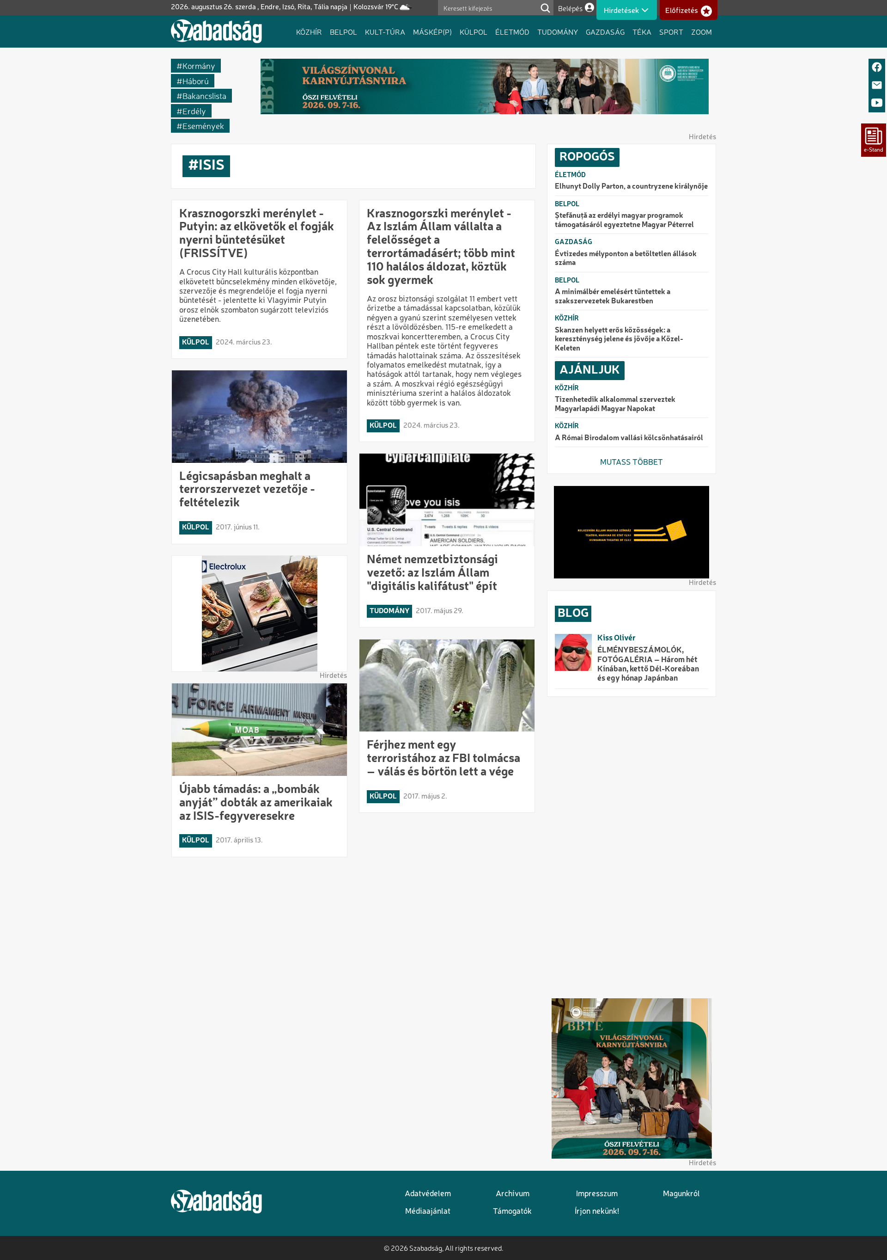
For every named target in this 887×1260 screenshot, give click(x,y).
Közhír (309, 31)
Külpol (473, 31)
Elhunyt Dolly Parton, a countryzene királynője (631, 187)
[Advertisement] (631, 847)
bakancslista (204, 95)
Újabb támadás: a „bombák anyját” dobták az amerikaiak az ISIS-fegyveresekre (256, 803)
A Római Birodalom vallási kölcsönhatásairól (629, 438)
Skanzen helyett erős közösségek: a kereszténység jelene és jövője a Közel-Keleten (619, 339)
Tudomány (557, 31)
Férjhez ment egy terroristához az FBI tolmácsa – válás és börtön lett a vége (443, 758)
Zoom (701, 31)
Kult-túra (385, 31)
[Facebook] (877, 68)
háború (195, 80)
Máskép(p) (432, 31)
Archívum (512, 1194)
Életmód (512, 31)
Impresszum (597, 1194)
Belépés (570, 8)
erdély (194, 110)
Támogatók (512, 1212)
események (203, 125)
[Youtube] (877, 103)
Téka (641, 31)
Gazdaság (605, 31)
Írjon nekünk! (597, 1212)
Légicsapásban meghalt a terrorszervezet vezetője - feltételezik (247, 490)
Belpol (343, 31)
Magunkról (681, 1194)
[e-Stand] (873, 140)
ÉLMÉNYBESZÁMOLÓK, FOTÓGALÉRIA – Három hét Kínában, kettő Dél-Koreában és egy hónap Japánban (648, 664)
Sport (671, 31)
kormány (198, 65)
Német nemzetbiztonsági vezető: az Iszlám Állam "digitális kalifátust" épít (432, 573)
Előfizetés (681, 10)
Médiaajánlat (427, 1212)
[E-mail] (877, 86)
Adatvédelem (428, 1194)
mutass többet (631, 463)
